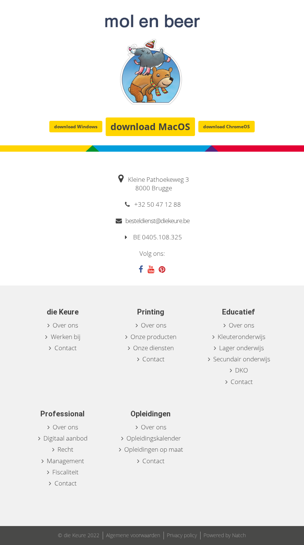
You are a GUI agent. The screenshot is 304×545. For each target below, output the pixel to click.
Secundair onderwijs (241, 359)
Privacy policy (182, 535)
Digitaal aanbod (65, 438)
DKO (241, 370)
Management (65, 461)
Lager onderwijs (241, 348)
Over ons (65, 325)
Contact (65, 348)
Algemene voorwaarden (133, 535)
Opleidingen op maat (153, 449)
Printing (150, 311)
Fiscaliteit (65, 472)
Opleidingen (150, 413)
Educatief (238, 311)
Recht (65, 449)
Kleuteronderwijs (241, 336)
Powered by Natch (225, 535)
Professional (62, 413)
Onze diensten (153, 348)
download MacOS (150, 126)
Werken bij (65, 336)
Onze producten (153, 336)
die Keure (63, 311)
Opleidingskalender (153, 438)
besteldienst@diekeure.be (156, 220)
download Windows (76, 126)
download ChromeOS (226, 126)
